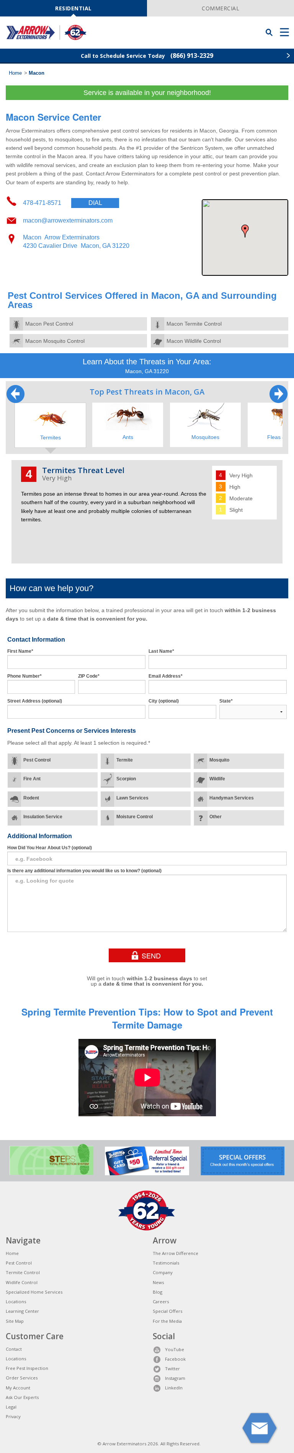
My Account (18, 1388)
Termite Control (23, 1272)
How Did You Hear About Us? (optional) (49, 847)
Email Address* (166, 676)
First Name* (20, 651)
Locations (16, 1301)
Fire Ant (32, 778)
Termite (124, 760)
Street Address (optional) (34, 701)
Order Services (22, 1378)
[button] (245, 231)
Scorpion (126, 778)
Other (215, 816)
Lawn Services (132, 798)
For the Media (167, 1321)
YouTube (174, 1349)
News (158, 1282)
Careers (161, 1301)
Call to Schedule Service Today (147, 55)
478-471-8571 (62, 203)
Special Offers (167, 1311)
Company (163, 1272)
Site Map (15, 1321)
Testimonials (166, 1263)
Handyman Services (231, 798)
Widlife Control (22, 1282)
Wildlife (217, 778)
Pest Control (37, 760)
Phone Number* (24, 676)
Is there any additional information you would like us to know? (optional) (84, 870)
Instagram (175, 1378)
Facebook (175, 1359)
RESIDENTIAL (73, 8)
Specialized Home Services (34, 1292)
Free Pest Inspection (27, 1368)
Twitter (172, 1368)
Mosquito (219, 760)
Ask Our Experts (22, 1397)
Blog (157, 1292)
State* (226, 701)
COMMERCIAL (220, 8)
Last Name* (161, 651)
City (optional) (164, 701)
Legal (11, 1407)
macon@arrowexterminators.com (68, 220)
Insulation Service (42, 816)
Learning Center (22, 1311)
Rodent (31, 798)
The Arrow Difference (175, 1253)
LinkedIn (174, 1388)
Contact (14, 1349)
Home (15, 73)
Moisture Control (134, 816)
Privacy (13, 1416)
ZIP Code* (89, 676)
